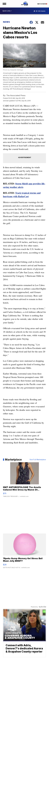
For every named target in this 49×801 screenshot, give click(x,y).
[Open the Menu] (4, 4)
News (6, 22)
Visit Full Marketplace (38, 459)
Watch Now (41, 4)
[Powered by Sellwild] (42, 607)
